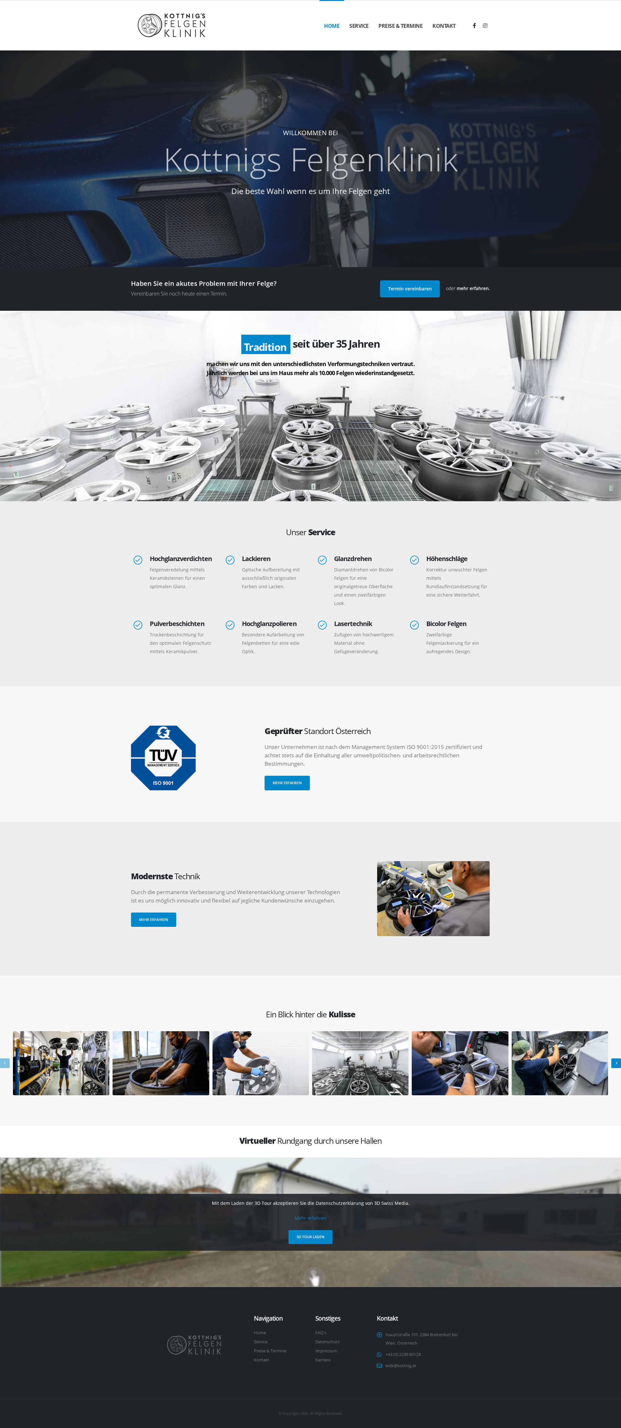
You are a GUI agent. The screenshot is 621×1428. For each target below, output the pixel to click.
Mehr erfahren (287, 782)
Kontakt (444, 25)
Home (331, 25)
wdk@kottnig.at (401, 1365)
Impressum (326, 1351)
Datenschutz (327, 1342)
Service (359, 25)
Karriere (323, 1360)
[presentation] (5, 1063)
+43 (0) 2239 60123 (403, 1354)
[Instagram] (485, 25)
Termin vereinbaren (410, 289)
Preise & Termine (400, 25)
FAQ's (320, 1333)
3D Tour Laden (310, 1236)
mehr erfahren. (473, 288)
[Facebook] (474, 25)
